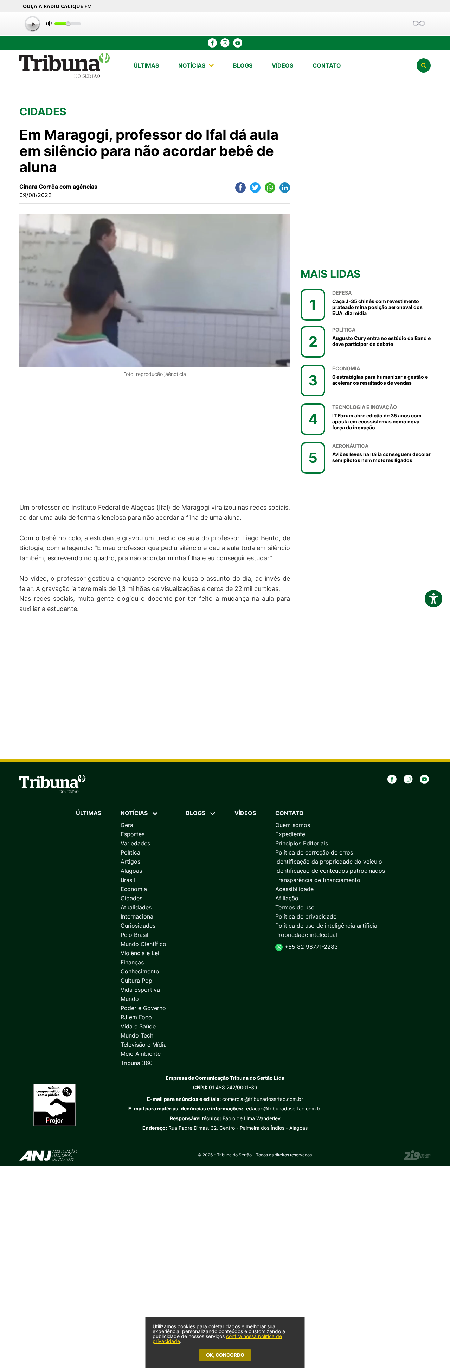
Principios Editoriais (301, 843)
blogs (242, 65)
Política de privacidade (305, 916)
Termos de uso (295, 907)
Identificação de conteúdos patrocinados (330, 870)
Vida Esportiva (140, 989)
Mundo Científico (143, 943)
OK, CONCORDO (225, 1355)
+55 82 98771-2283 (310, 946)
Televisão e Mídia (144, 1044)
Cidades (131, 898)
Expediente (290, 834)
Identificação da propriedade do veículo (328, 861)
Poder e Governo (143, 1007)
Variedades (135, 843)
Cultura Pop (136, 980)
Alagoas (131, 870)
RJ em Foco (136, 1017)
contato (327, 65)
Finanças (132, 962)
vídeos (282, 65)
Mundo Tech (137, 1035)
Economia (134, 889)
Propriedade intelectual (306, 934)
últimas (146, 65)
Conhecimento (140, 971)
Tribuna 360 (137, 1062)
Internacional (138, 916)
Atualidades (136, 907)
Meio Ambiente (141, 1053)
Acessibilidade (294, 889)
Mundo (130, 998)
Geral (128, 824)
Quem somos (292, 824)
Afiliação (286, 898)
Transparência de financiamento (317, 879)
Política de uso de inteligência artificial (327, 925)
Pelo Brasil (134, 934)
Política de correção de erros (314, 852)
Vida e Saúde (138, 1026)
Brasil (128, 879)
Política (130, 852)
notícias (191, 65)
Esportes (132, 834)
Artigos (130, 861)
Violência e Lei (140, 953)
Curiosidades (138, 925)
